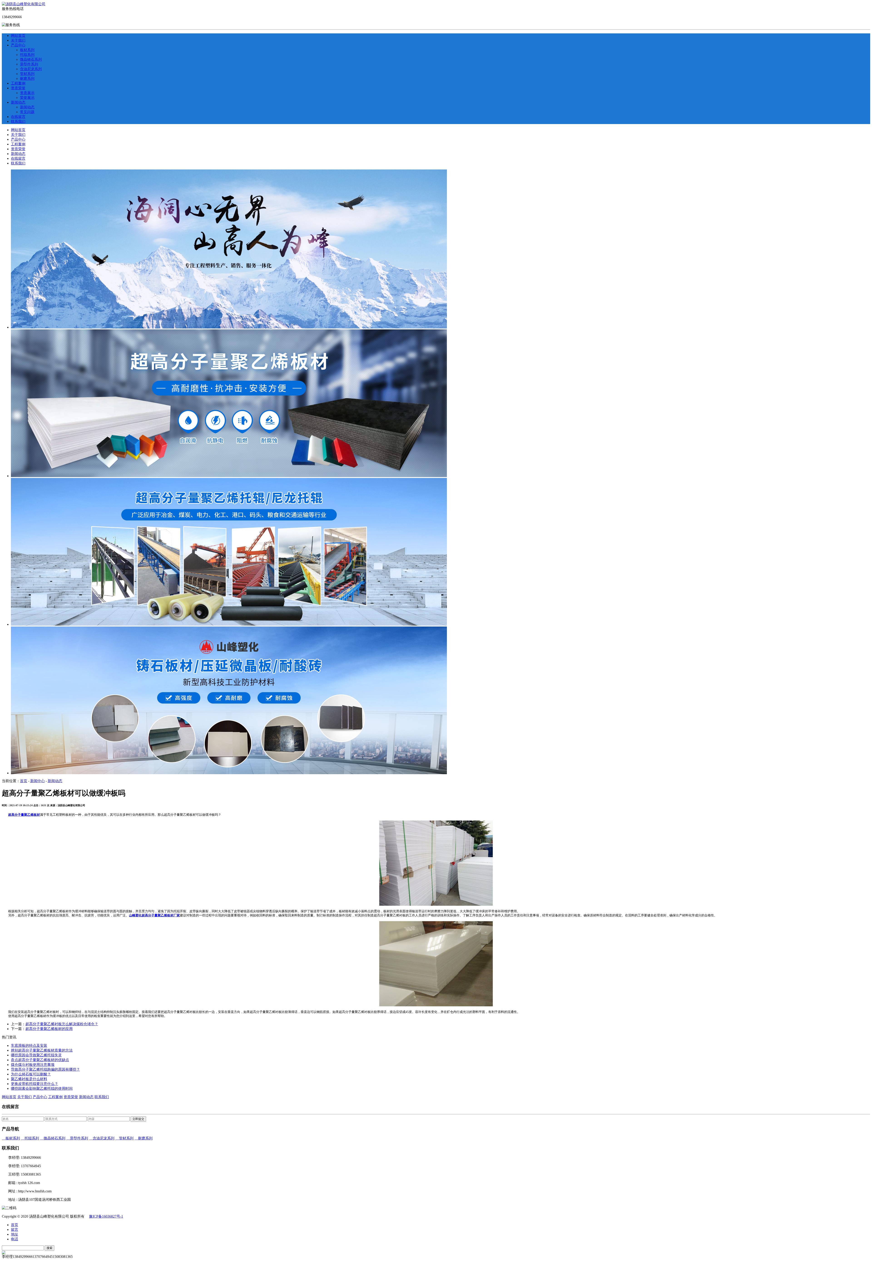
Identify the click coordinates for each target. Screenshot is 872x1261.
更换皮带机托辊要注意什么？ (34, 1084)
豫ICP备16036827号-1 (106, 1216)
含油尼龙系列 (31, 69)
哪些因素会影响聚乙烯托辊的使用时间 (42, 1088)
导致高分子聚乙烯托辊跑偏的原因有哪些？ (45, 1069)
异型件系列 (29, 64)
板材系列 (27, 50)
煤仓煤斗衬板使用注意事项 (32, 1065)
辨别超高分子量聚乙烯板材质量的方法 (42, 1050)
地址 (14, 1234)
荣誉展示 (27, 97)
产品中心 (18, 45)
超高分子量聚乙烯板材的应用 (49, 1029)
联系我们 (18, 121)
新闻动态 (18, 102)
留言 (14, 1229)
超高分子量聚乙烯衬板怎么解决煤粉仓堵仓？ (61, 1024)
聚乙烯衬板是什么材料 (29, 1079)
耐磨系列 (27, 78)
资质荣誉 (18, 88)
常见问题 (27, 112)
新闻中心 (37, 781)
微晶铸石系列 (31, 59)
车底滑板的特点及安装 (29, 1045)
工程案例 (18, 83)
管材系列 (27, 74)
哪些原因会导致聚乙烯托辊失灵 (36, 1055)
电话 (14, 1239)
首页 (23, 781)
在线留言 (18, 117)
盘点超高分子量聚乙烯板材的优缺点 (40, 1060)
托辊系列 (27, 55)
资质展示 (27, 93)
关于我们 (18, 40)
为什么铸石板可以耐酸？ (31, 1074)
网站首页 (18, 35)
